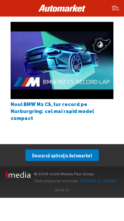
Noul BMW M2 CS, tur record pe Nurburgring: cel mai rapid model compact (52, 111)
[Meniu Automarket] (115, 8)
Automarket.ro (62, 8)
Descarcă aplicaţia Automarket (62, 155)
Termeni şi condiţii (98, 180)
